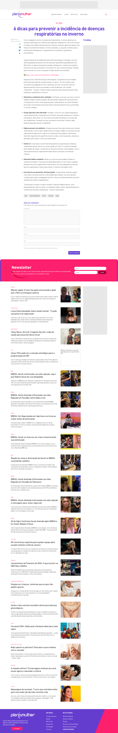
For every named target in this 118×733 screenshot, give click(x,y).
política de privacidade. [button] (9, 724)
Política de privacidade (69, 727)
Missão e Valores (68, 716)
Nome (25, 227)
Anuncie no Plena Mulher (70, 724)
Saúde (66, 14)
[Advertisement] (59, 4)
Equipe (65, 721)
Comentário (27, 208)
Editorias (49, 713)
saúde (57, 195)
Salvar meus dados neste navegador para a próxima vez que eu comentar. (41, 248)
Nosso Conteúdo (68, 719)
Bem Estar (74, 14)
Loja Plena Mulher (68, 729)
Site (25, 240)
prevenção (50, 195)
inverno (44, 195)
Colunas (48, 729)
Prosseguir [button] (17, 728)
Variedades (83, 14)
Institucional (68, 713)
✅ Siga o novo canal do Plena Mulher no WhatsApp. (41, 75)
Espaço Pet (49, 724)
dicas (26, 195)
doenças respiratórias (35, 195)
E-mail (26, 234)
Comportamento (56, 14)
